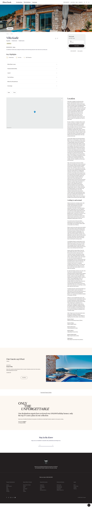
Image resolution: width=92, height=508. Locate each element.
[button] (88, 505)
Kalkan (12, 33)
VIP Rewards (42, 486)
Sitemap (75, 488)
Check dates (76, 45)
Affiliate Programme (60, 490)
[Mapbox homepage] (9, 127)
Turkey (7, 33)
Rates (9, 92)
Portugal (7, 491)
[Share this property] (55, 38)
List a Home (73, 2)
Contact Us (80, 2)
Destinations (19, 2)
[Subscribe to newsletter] (53, 444)
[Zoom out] (62, 100)
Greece (7, 490)
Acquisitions (59, 488)
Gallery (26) (10, 28)
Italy (7, 487)
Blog (24, 490)
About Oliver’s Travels (26, 485)
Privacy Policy (76, 486)
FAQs (41, 488)
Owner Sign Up (59, 486)
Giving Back (25, 488)
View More (24, 377)
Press (24, 487)
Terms (14, 92)
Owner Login (59, 485)
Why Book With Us (43, 490)
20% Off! (8, 43)
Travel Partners (59, 487)
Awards (24, 486)
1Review (13, 47)
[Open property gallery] (46, 16)
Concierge (34, 2)
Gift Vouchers (42, 487)
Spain (7, 488)
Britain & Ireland (9, 486)
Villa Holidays (27, 2)
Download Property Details (46, 392)
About (77, 2)
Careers (24, 491)
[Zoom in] (62, 99)
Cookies (75, 487)
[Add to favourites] (57, 38)
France (7, 485)
